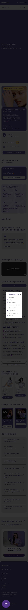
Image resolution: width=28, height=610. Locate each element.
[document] (14, 305)
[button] (20, 293)
